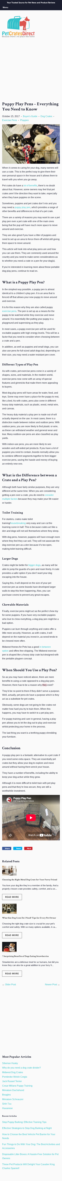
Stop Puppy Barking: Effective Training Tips (24, 1122)
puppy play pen (22, 207)
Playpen (24, 120)
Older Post (10, 984)
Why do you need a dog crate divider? (21, 1067)
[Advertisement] (31, 75)
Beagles (6, 1094)
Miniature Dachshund (13, 1090)
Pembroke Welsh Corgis (14, 1077)
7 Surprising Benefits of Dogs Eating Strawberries (25, 956)
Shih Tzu (6, 1104)
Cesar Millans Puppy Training (17, 1086)
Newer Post (51, 984)
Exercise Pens (9, 120)
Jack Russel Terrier (12, 1081)
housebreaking (18, 523)
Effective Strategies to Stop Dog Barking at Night (27, 1128)
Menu (5, 7)
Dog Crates (46, 116)
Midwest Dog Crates (12, 1072)
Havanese (7, 1108)
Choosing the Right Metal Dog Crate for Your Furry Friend (29, 880)
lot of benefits (30, 185)
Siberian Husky (10, 1063)
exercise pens (9, 311)
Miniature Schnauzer (12, 1099)
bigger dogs (34, 565)
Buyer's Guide (30, 116)
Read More (12, 897)
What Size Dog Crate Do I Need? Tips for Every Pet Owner (29, 918)
